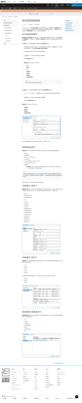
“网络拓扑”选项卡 (68, 26)
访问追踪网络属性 (68, 23)
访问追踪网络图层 (8, 28)
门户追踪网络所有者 (32, 175)
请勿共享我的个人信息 (71, 398)
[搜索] (73, 1)
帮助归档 (37, 24)
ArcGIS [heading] (13, 369)
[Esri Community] (3, 381)
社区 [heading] (23, 369)
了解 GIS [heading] (35, 369)
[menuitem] (16, 372)
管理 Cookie (57, 398)
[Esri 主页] (3, 2)
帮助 (10, 8)
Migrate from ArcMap (32, 8)
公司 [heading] (46, 369)
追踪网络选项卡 (68, 25)
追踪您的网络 (8, 41)
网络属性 (57, 260)
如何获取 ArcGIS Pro (76, 5)
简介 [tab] (5, 20)
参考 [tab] (5, 43)
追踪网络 (10, 16)
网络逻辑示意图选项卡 (69, 30)
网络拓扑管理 (8, 38)
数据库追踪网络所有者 (45, 173)
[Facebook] (3, 379)
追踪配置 (40, 168)
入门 (6, 8)
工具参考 (15, 8)
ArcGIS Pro (3, 5)
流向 (7, 35)
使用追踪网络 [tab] (6, 25)
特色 (52, 5)
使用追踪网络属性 (8, 33)
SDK (24, 8)
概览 (48, 5)
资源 (57, 5)
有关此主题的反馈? (59, 363)
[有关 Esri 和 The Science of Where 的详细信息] (5, 373)
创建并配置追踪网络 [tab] (8, 22)
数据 (6, 16)
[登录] (80, 1)
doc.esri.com (30, 10)
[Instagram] (6, 381)
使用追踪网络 (15, 16)
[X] (6, 379)
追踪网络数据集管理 (8, 30)
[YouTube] (8, 381)
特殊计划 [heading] (58, 369)
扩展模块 (62, 5)
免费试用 (68, 5)
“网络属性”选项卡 (68, 28)
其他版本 (31, 24)
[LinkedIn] (8, 379)
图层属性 (59, 39)
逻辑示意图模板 (43, 315)
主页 (2, 8)
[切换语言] (76, 1)
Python (20, 8)
